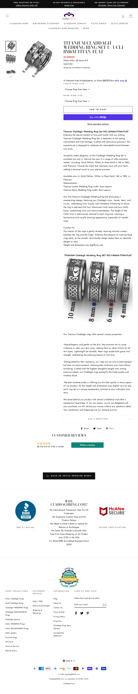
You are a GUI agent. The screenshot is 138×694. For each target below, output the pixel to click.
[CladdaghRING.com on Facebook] (76, 613)
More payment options (98, 124)
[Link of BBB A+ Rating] (25, 511)
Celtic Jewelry (119, 23)
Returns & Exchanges (41, 605)
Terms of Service (12, 646)
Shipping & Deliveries (37, 611)
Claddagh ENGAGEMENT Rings (16, 613)
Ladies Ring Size (73, 83)
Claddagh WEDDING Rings (16, 607)
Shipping (67, 67)
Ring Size (57, 621)
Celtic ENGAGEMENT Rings (17, 628)
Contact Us (58, 607)
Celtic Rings (98, 23)
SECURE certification (112, 527)
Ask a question (98, 419)
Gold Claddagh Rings (14, 603)
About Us (57, 603)
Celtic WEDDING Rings (15, 623)
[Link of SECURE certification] (112, 511)
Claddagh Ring (19, 23)
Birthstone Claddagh (46, 23)
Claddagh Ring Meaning (64, 28)
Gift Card (9, 641)
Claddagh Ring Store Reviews (62, 627)
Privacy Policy (59, 616)
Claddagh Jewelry (75, 23)
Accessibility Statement (59, 634)
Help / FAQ (38, 601)
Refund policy (11, 650)
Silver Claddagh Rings (14, 598)
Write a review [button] (87, 445)
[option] (26, 4)
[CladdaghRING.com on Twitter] (81, 613)
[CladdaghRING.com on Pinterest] (87, 613)
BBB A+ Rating (25, 527)
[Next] (10, 76)
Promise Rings (11, 637)
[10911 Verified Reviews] (69, 588)
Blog (86, 28)
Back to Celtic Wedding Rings (71, 475)
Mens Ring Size (73, 95)
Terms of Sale (59, 612)
